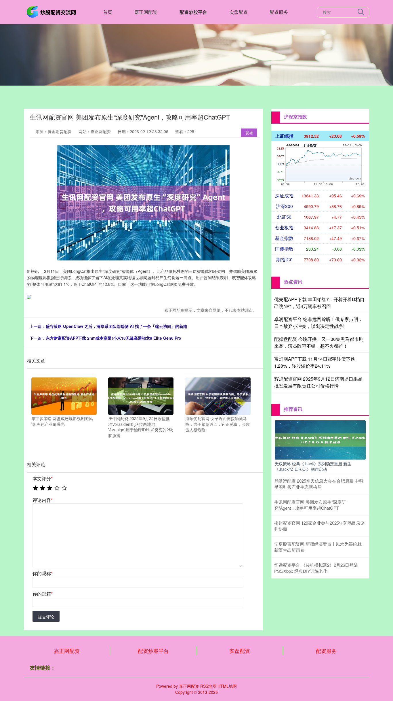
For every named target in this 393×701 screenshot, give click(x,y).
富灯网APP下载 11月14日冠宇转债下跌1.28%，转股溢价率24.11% (314, 362)
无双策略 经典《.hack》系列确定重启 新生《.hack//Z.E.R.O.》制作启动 (313, 466)
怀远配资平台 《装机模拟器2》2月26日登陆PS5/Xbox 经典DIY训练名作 (316, 568)
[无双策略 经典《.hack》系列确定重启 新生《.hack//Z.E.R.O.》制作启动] (320, 439)
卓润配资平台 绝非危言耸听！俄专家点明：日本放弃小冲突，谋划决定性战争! (318, 322)
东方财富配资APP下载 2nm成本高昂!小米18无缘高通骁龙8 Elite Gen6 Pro (113, 338)
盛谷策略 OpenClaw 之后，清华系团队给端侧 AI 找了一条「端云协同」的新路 (116, 326)
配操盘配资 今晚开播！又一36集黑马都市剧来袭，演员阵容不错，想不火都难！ (318, 342)
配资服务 (279, 12)
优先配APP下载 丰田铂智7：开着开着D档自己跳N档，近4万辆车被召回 (319, 302)
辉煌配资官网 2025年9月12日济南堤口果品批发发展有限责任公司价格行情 (318, 382)
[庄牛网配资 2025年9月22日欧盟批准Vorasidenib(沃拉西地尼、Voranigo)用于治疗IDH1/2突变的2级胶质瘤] (140, 395)
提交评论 (46, 616)
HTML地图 (227, 686)
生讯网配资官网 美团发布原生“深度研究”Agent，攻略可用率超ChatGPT (310, 505)
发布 (249, 132)
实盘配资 (238, 12)
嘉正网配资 (145, 12)
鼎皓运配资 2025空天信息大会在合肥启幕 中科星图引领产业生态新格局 (318, 484)
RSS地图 (208, 686)
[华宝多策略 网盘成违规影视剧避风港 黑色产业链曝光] (64, 395)
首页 (107, 12)
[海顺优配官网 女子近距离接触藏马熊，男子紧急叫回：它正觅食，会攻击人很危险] (218, 395)
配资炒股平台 (193, 12)
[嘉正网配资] (52, 11)
